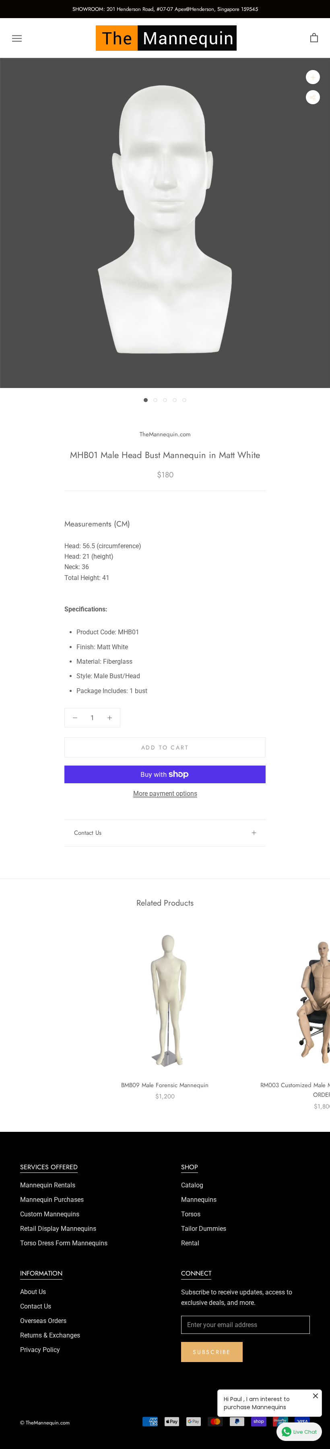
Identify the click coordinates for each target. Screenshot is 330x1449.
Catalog (192, 1185)
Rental (190, 1243)
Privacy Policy (40, 1350)
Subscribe (212, 1352)
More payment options (165, 793)
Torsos (190, 1214)
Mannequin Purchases (52, 1199)
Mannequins (199, 1199)
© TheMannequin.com (45, 1422)
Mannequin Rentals (47, 1185)
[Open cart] (314, 38)
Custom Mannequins (49, 1214)
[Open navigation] (17, 38)
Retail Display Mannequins (58, 1228)
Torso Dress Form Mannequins (63, 1243)
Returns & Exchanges (50, 1335)
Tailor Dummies (203, 1228)
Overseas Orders (43, 1321)
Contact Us (87, 832)
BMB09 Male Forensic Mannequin (164, 1085)
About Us (33, 1292)
